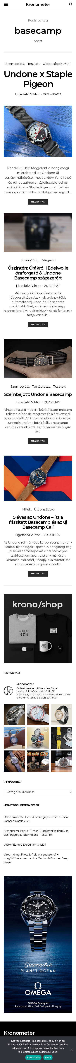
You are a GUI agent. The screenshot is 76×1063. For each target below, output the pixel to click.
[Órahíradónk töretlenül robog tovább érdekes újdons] (38, 761)
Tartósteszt (41, 386)
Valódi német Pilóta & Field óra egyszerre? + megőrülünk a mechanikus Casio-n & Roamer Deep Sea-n (36, 858)
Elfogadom (33, 1057)
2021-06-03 (52, 94)
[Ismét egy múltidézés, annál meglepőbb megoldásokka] (61, 761)
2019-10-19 (52, 402)
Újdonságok (44, 509)
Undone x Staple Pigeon (38, 79)
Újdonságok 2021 (56, 64)
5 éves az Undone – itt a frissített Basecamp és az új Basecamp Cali (38, 522)
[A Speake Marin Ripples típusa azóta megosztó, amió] (14, 761)
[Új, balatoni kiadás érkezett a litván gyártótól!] (38, 714)
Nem (48, 1057)
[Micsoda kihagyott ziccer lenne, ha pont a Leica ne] (38, 737)
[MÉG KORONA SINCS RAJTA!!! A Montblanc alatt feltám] (61, 714)
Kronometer (38, 4)
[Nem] (71, 1049)
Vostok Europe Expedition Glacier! (25, 844)
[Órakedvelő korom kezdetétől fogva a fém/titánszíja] (14, 737)
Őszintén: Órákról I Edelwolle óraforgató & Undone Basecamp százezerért (38, 273)
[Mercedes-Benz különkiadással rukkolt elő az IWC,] (14, 714)
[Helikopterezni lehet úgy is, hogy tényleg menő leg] (61, 737)
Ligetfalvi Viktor (27, 94)
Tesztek (33, 64)
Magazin (49, 260)
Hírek (26, 509)
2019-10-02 (52, 535)
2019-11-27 (52, 286)
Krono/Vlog (29, 260)
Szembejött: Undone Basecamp (38, 394)
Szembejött (15, 64)
